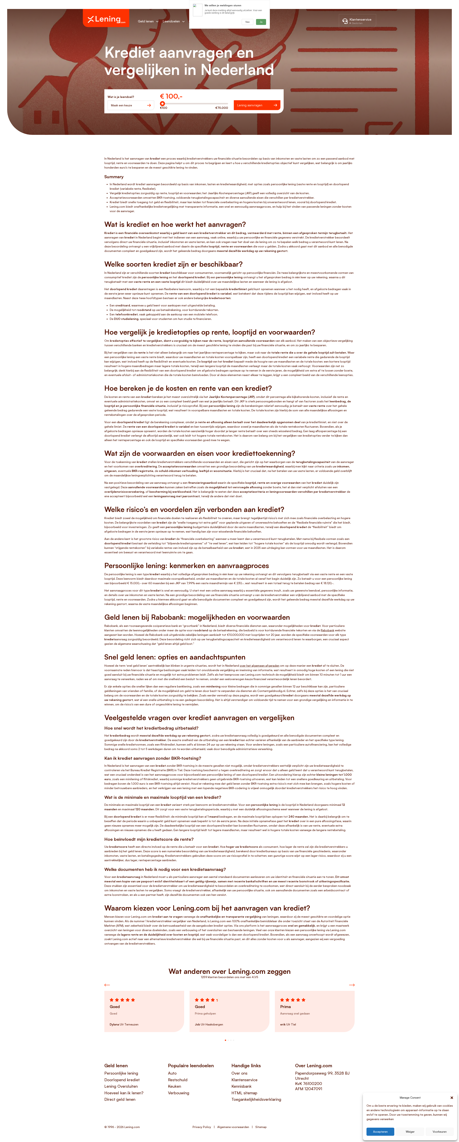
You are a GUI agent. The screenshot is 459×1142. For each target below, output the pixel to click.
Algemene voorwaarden (233, 1127)
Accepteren (380, 1131)
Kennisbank (241, 1086)
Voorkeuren (440, 1131)
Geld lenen (146, 21)
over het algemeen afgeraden (259, 665)
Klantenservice (244, 1079)
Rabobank (327, 630)
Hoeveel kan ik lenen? (123, 1092)
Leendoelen (171, 21)
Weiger (410, 1131)
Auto (172, 1073)
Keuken (174, 1086)
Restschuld (178, 1079)
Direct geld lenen (119, 1099)
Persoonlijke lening (121, 1073)
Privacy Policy (202, 1127)
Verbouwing (178, 1092)
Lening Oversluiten (121, 1086)
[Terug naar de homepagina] (106, 18)
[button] (452, 1098)
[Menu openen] (159, 21)
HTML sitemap (244, 1092)
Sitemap (261, 1127)
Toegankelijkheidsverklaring (256, 1099)
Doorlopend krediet (122, 1079)
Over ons (239, 1073)
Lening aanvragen (249, 105)
